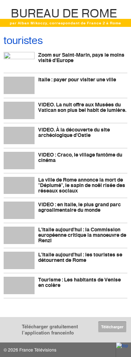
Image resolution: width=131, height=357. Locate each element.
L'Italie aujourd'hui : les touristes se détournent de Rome (80, 257)
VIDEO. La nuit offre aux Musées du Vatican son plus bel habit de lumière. (82, 107)
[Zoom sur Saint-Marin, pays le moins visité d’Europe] (19, 60)
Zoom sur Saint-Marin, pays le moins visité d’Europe (81, 57)
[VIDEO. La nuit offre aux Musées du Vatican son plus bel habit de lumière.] (19, 110)
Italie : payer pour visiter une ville (77, 79)
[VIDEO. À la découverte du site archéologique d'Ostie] (19, 135)
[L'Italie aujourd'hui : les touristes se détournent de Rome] (19, 260)
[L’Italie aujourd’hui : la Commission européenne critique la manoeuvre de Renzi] (19, 235)
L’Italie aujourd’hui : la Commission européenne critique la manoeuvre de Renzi (82, 234)
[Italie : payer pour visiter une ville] (19, 85)
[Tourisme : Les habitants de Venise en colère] (19, 285)
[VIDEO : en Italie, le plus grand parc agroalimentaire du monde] (19, 210)
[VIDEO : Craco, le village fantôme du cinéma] (19, 160)
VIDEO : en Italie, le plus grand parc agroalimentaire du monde (79, 207)
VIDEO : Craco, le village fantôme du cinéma (80, 157)
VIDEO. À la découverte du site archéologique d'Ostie (74, 132)
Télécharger (112, 326)
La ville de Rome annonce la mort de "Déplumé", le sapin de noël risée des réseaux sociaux (81, 185)
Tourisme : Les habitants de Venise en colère (79, 282)
